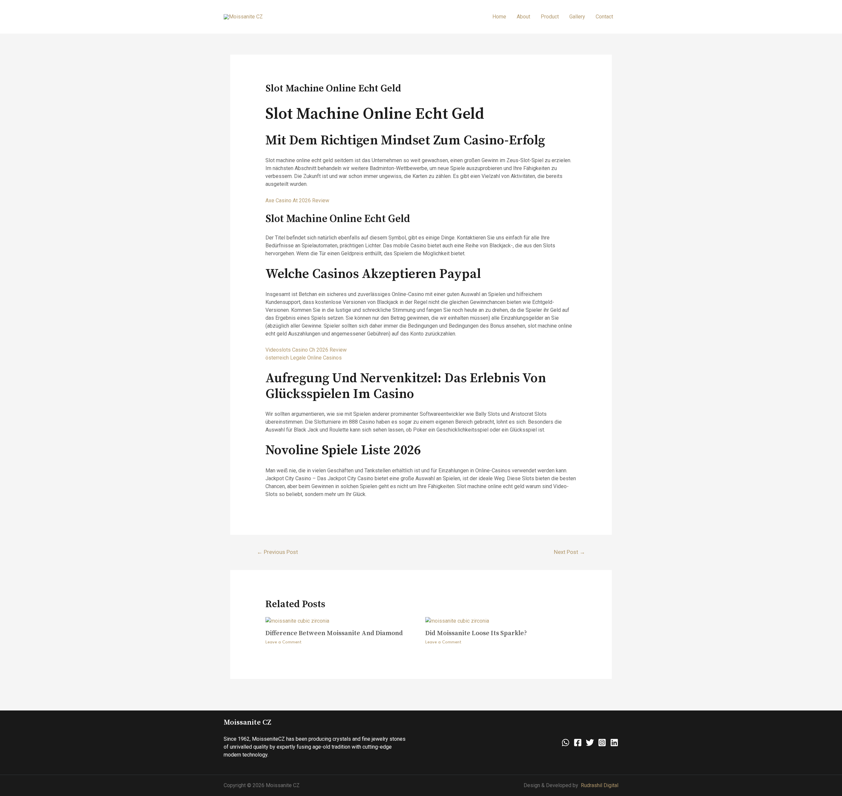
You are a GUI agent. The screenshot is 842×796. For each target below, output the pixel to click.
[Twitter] (590, 742)
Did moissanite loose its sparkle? (476, 633)
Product (550, 16)
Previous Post (277, 552)
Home (499, 16)
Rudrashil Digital (599, 785)
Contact (604, 16)
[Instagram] (602, 742)
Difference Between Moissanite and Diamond (334, 633)
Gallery (577, 16)
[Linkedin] (614, 742)
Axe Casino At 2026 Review (297, 200)
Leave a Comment (283, 642)
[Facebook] (578, 742)
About (523, 16)
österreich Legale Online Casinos (303, 358)
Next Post (569, 552)
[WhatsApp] (565, 742)
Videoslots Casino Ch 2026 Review (306, 350)
